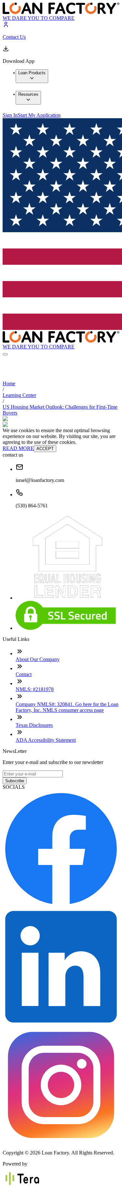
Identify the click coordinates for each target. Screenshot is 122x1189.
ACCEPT (45, 448)
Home (9, 383)
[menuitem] (32, 76)
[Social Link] (61, 905)
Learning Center (19, 395)
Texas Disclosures (34, 725)
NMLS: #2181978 (35, 689)
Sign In (10, 115)
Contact (24, 674)
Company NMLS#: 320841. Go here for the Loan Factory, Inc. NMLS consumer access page (67, 707)
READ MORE (18, 448)
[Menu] (5, 354)
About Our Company (38, 659)
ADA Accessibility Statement (46, 740)
